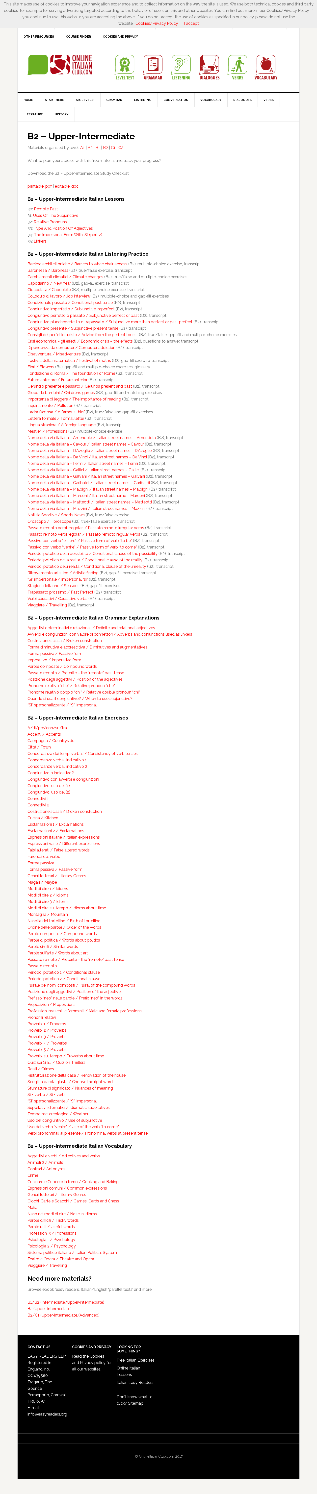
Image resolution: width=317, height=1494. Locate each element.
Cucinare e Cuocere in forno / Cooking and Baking (73, 1181)
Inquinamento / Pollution (50, 405)
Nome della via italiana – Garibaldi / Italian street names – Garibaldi (88, 482)
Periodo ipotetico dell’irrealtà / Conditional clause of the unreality (86, 566)
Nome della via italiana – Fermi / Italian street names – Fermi (82, 463)
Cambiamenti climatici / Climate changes (65, 276)
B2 (105, 147)
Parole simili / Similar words (52, 946)
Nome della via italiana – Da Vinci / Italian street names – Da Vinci (87, 457)
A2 (90, 147)
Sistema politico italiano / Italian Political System (72, 1252)
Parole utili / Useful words (51, 1226)
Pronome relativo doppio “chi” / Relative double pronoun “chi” (83, 692)
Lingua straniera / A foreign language (61, 425)
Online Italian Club (59, 65)
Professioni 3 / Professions (52, 1233)
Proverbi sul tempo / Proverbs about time (65, 1056)
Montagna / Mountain (47, 914)
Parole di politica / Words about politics (63, 940)
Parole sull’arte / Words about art (57, 953)
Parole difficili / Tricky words (53, 1220)
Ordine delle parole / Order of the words (64, 927)
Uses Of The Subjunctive (55, 215)
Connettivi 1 (38, 798)
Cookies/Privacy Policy (156, 23)
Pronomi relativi (41, 1017)
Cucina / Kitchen (42, 818)
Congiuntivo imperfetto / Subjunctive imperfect (71, 309)
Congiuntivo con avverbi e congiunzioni (63, 779)
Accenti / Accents (44, 734)
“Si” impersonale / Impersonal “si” (57, 579)
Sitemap (135, 1403)
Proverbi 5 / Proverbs (47, 1049)
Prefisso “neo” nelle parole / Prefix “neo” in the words (75, 998)
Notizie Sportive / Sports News (56, 515)
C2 (120, 147)
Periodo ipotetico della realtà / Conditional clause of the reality (84, 560)
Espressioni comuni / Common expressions (67, 1188)
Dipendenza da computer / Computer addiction (71, 347)
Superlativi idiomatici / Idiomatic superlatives (68, 1107)
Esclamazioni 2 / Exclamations (55, 830)
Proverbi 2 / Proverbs (47, 1030)
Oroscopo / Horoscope (49, 521)
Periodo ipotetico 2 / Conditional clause (63, 978)
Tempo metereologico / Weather (57, 1114)
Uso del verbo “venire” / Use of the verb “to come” (73, 1126)
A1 (82, 147)
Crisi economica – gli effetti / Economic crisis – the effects (80, 341)
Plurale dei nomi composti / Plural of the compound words (81, 985)
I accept (191, 23)
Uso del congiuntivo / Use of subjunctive (64, 1120)
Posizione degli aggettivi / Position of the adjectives (75, 679)
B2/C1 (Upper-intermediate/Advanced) (63, 1315)
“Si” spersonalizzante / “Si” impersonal (62, 705)
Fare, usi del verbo (43, 856)
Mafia (32, 1207)
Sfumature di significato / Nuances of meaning (70, 1088)
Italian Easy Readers (135, 1382)
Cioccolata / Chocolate (49, 289)
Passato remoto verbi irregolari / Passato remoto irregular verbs (85, 527)
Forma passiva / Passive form (54, 653)
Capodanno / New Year (49, 283)
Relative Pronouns (50, 222)
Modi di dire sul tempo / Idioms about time (66, 908)
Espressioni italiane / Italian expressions (63, 837)
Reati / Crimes (40, 1069)
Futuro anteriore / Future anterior (57, 379)
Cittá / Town (39, 747)
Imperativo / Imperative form (54, 660)
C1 (113, 147)
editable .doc (67, 186)
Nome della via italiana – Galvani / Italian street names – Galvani (86, 476)
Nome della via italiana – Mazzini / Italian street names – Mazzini (86, 508)
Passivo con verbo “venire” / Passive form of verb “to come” (82, 547)
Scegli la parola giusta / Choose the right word (70, 1081)
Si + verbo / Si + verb (46, 1094)
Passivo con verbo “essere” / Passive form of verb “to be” (79, 540)
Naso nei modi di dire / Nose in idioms (62, 1214)
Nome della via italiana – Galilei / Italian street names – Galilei (83, 470)
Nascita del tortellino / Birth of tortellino (64, 921)
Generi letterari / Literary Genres (56, 875)
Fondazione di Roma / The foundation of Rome (71, 373)
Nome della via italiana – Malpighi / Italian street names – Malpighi (87, 489)
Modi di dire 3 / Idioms (48, 901)
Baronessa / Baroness (47, 270)
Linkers (40, 241)
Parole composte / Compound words (62, 666)
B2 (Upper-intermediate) (49, 1308)
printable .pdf (39, 186)
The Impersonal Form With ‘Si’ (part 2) (68, 234)
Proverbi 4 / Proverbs (47, 1043)
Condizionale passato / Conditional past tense (70, 302)
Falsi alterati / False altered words (58, 850)
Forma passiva (40, 863)
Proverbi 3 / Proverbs (47, 1036)
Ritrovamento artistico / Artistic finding (63, 573)
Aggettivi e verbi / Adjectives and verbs (63, 1156)
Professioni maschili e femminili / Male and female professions (84, 1011)
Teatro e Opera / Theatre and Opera (60, 1259)
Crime (32, 1175)
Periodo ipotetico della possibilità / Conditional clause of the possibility (92, 553)
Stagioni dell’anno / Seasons (53, 585)
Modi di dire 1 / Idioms (47, 888)
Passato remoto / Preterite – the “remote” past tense (75, 673)
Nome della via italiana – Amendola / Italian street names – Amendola (91, 437)
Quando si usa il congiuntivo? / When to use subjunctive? (79, 698)
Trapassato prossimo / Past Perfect (60, 592)
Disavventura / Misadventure (54, 354)
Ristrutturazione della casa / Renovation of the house (76, 1075)
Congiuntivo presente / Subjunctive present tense (72, 328)
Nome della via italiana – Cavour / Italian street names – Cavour (85, 444)
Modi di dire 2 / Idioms (48, 895)
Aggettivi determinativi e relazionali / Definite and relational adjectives (91, 627)
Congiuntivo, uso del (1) (48, 785)
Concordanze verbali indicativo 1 (57, 760)
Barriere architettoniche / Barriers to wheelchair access (77, 264)
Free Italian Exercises (136, 1360)
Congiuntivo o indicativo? (50, 773)
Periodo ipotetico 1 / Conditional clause (63, 972)
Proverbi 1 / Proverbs (46, 1023)
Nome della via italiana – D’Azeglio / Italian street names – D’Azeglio (89, 450)
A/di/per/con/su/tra (47, 727)
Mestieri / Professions (47, 431)
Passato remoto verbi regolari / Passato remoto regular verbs (83, 534)
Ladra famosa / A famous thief (56, 412)
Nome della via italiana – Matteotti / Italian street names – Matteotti (89, 502)
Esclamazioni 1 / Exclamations (55, 824)
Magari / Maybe (42, 882)
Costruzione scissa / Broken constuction (64, 640)
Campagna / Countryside (50, 740)
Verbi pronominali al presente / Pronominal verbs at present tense (87, 1133)
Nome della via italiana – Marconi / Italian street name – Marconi (86, 495)
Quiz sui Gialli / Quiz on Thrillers (56, 1062)
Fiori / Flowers (40, 367)
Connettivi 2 (38, 805)
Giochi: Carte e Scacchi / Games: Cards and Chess (73, 1201)
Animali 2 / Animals (45, 1162)
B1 (98, 147)
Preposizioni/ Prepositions (51, 1004)
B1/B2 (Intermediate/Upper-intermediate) (65, 1302)
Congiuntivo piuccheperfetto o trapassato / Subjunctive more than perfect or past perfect (109, 322)
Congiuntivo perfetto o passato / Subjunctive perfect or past (83, 315)
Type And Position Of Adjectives (63, 228)
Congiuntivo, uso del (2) (48, 792)
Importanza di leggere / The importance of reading (74, 399)
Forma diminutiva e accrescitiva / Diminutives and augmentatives (87, 647)
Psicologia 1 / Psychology (51, 1239)
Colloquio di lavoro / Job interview (58, 296)
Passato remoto (42, 966)
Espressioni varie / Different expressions (63, 843)
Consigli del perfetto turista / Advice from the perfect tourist (82, 334)
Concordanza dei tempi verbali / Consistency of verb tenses (82, 753)
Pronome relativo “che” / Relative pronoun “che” (71, 685)
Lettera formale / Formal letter (55, 418)
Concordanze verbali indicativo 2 (57, 766)
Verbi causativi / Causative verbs (57, 598)
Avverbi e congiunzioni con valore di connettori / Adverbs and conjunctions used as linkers (109, 634)
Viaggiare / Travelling (47, 605)
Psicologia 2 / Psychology (51, 1246)
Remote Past (46, 209)
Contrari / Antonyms (46, 1169)
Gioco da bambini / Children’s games (61, 392)
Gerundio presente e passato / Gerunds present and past (79, 386)
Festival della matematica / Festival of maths (69, 360)
